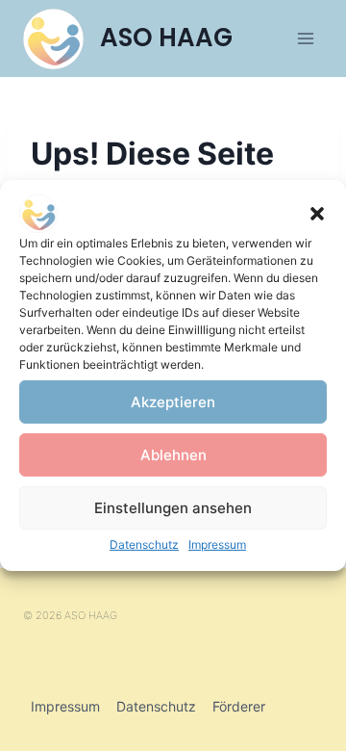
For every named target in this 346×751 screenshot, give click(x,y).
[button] (317, 213)
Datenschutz (144, 544)
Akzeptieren (173, 401)
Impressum (217, 544)
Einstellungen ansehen (173, 507)
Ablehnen (173, 454)
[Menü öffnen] (305, 38)
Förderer (238, 706)
